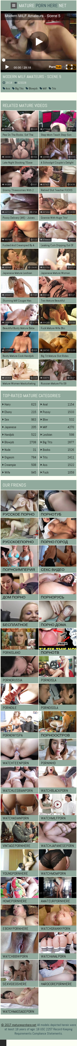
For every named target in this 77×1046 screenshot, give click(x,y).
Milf (44, 88)
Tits (53, 88)
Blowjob (33, 88)
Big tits (19, 88)
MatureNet (43, 5)
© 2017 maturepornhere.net (18, 1025)
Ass (7, 88)
